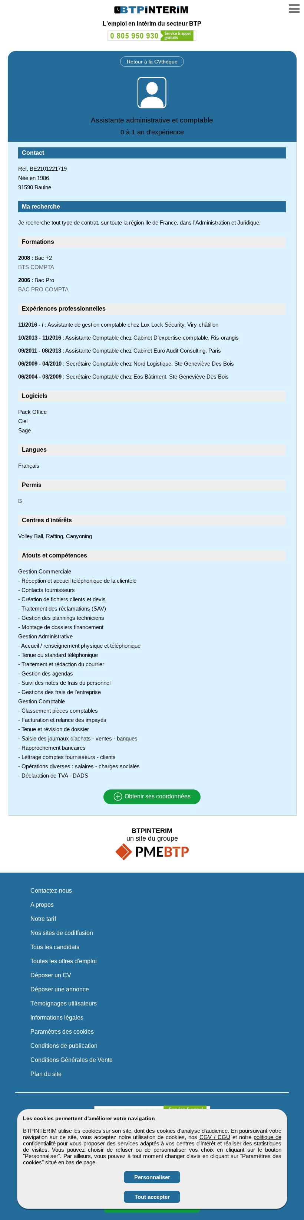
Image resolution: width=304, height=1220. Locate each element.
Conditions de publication (64, 1046)
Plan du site (46, 1074)
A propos (42, 905)
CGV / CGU (214, 1137)
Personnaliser (152, 1177)
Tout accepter (152, 1197)
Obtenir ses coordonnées (157, 797)
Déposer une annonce (59, 989)
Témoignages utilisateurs (63, 1003)
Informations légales (56, 1017)
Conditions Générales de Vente (71, 1060)
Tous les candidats (54, 947)
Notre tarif (43, 919)
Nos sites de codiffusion (61, 933)
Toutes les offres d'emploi (63, 961)
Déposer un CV (50, 975)
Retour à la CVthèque (152, 62)
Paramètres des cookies (62, 1031)
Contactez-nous (51, 890)
